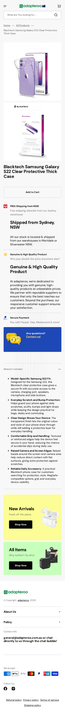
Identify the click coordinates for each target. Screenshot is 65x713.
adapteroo (23, 600)
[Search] (56, 15)
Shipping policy (32, 705)
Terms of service (49, 700)
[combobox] (32, 15)
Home (7, 25)
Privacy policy (31, 700)
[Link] (32, 517)
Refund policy (14, 700)
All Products (23, 25)
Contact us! (33, 336)
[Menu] (5, 6)
